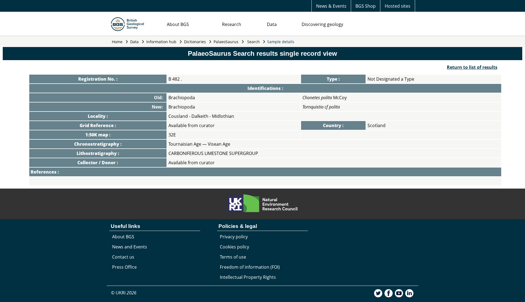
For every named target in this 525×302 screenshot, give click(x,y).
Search (253, 41)
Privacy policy (234, 237)
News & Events (331, 6)
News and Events (129, 247)
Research (231, 24)
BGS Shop (365, 6)
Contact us (123, 257)
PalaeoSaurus (226, 41)
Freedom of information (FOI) (250, 267)
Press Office (124, 267)
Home (117, 41)
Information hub (161, 41)
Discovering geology (322, 24)
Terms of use (233, 257)
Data (272, 24)
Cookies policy (234, 247)
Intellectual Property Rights (248, 277)
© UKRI (123, 293)
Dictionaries (195, 41)
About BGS (178, 24)
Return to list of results (472, 67)
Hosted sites (397, 6)
